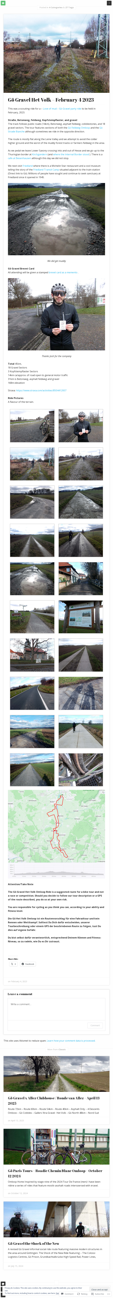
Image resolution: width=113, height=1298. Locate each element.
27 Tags (69, 7)
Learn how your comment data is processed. (71, 1040)
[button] (32, 427)
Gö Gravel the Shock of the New (33, 1243)
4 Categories (56, 7)
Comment (95, 1025)
